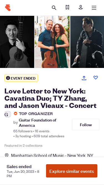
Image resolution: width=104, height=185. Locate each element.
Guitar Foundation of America (37, 122)
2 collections (32, 145)
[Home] (7, 7)
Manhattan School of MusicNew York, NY (52, 155)
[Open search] (54, 7)
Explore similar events (71, 171)
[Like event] (96, 78)
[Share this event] (84, 77)
